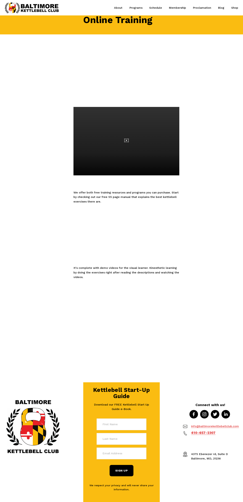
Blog (221, 7)
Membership (177, 7)
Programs (135, 7)
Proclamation (202, 7)
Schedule (155, 7)
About (118, 7)
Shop (234, 7)
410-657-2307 (203, 433)
